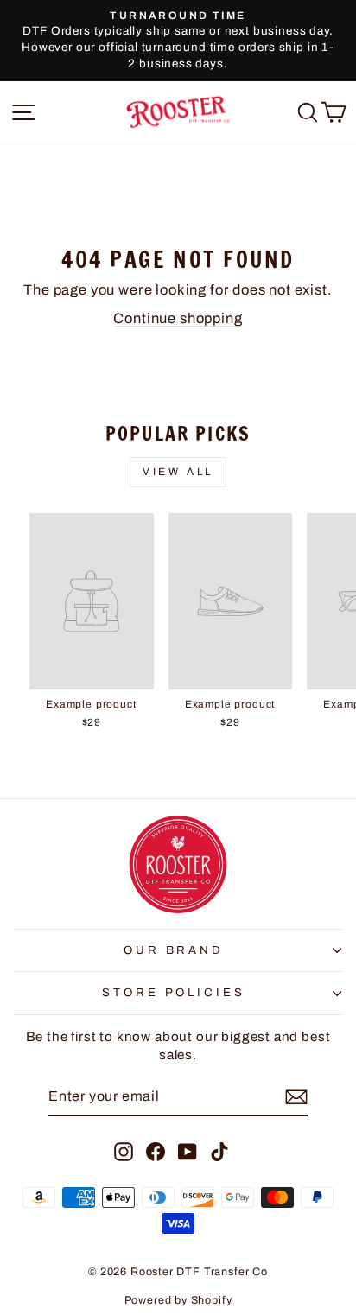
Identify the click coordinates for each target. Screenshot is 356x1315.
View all (178, 472)
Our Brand (174, 949)
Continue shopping (177, 318)
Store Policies (174, 992)
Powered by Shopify (178, 1300)
